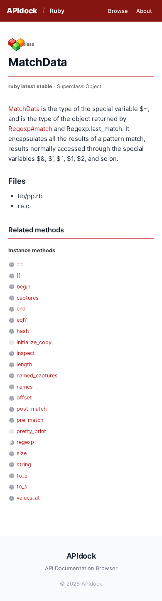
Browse (118, 10)
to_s (22, 486)
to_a (22, 476)
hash (23, 331)
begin (23, 286)
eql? (22, 320)
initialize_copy (34, 342)
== (20, 264)
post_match (32, 409)
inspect (26, 353)
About (144, 10)
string (24, 464)
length (24, 364)
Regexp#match (30, 129)
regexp (25, 442)
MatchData (23, 109)
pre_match (30, 420)
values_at (28, 498)
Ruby (57, 10)
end (21, 308)
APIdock (22, 10)
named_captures (37, 375)
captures (28, 298)
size (22, 453)
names (25, 387)
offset (24, 397)
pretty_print (31, 431)
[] (19, 275)
